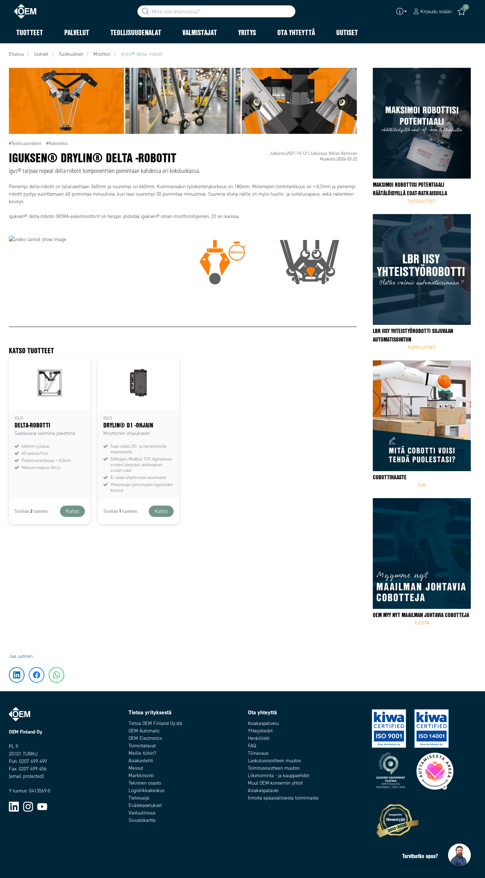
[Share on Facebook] (17, 97)
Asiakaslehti (141, 761)
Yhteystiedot (260, 731)
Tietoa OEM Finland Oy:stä (155, 723)
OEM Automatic (144, 731)
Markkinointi (141, 776)
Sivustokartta (142, 820)
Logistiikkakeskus (146, 790)
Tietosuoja (139, 798)
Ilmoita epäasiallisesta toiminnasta (283, 798)
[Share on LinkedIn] (17, 76)
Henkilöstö (258, 738)
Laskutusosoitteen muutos (274, 761)
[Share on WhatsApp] (17, 118)
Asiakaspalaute (263, 790)
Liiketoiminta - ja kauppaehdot (278, 776)
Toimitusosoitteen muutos (273, 768)
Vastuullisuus (142, 813)
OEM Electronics (145, 738)
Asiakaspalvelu (263, 723)
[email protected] (26, 776)
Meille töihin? (142, 753)
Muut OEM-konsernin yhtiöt (275, 783)
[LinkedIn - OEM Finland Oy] (14, 806)
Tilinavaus (258, 753)
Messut (136, 768)
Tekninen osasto (145, 783)
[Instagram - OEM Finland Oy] (28, 806)
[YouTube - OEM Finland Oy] (42, 806)
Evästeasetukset (145, 805)
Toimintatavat (142, 746)
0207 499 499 (33, 761)
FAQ (252, 746)
